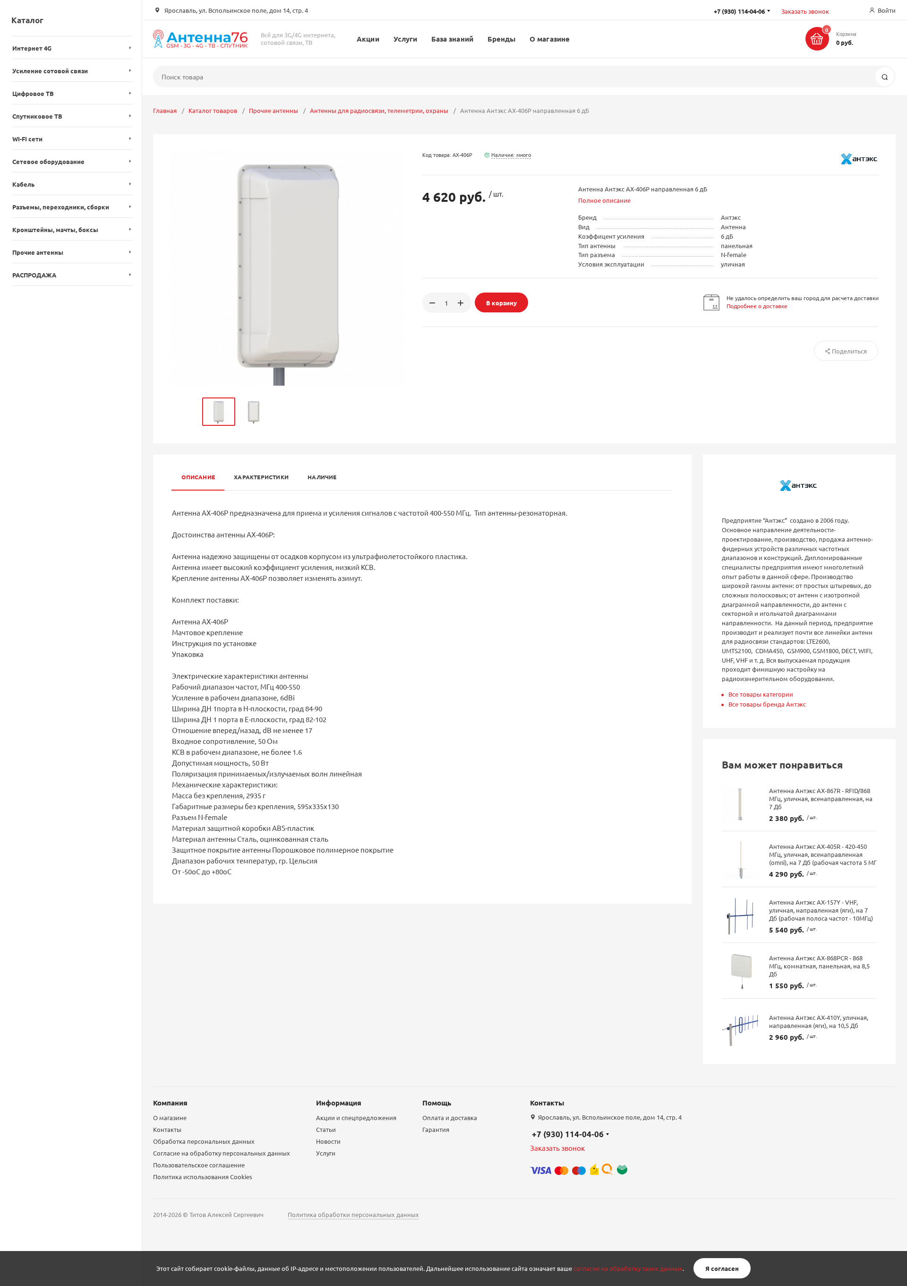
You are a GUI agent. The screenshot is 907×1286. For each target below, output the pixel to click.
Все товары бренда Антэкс (767, 704)
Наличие (322, 477)
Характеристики (261, 477)
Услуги (405, 38)
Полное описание (604, 200)
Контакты (167, 1129)
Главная (165, 110)
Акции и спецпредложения (356, 1117)
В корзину (501, 303)
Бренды (501, 38)
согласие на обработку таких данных (628, 1268)
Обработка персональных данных (204, 1141)
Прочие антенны (273, 110)
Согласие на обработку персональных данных (221, 1153)
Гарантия (435, 1129)
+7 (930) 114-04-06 (568, 1134)
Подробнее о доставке (757, 306)
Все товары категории (760, 694)
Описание (198, 477)
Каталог (27, 20)
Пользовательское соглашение (199, 1165)
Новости (328, 1141)
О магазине (550, 38)
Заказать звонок (805, 11)
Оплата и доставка (449, 1117)
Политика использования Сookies (202, 1177)
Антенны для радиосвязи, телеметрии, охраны (379, 110)
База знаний (452, 38)
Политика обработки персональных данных (353, 1214)
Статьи (326, 1129)
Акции (368, 38)
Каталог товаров (212, 110)
